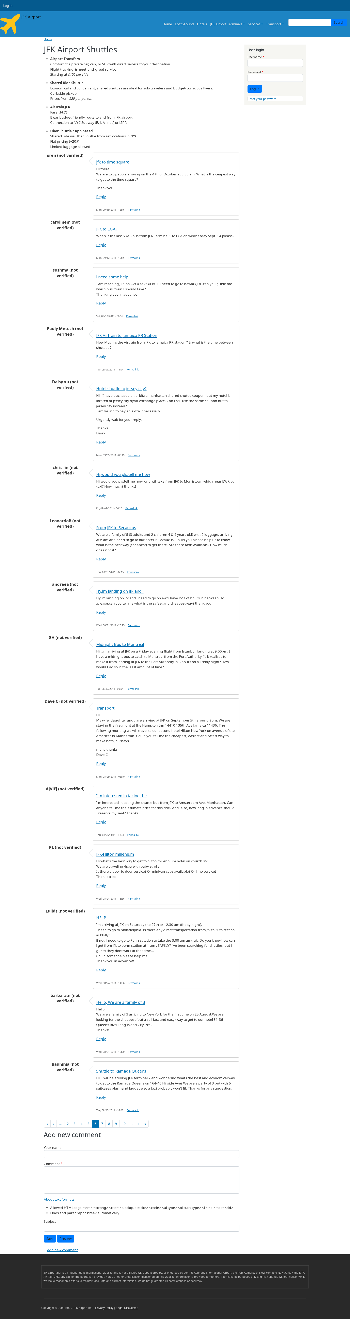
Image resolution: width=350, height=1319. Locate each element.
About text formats (59, 1199)
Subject (50, 1221)
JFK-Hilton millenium (115, 854)
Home (167, 24)
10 (124, 1124)
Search (339, 22)
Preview (66, 1238)
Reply (101, 196)
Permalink (134, 209)
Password (254, 72)
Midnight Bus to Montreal (120, 644)
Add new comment (62, 1250)
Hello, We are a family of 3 (120, 1002)
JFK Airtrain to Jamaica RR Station (126, 335)
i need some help (112, 277)
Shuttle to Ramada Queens (121, 1071)
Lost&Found (184, 24)
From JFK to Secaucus (116, 527)
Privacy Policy (104, 1308)
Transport (105, 708)
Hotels (202, 24)
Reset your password (262, 99)
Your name (53, 1147)
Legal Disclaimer (127, 1308)
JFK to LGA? (106, 229)
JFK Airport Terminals (226, 24)
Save (49, 1238)
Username (255, 57)
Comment (52, 1163)
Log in (8, 5)
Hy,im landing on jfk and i (120, 591)
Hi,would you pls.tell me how (123, 474)
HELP (101, 917)
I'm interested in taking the (121, 795)
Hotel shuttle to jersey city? (121, 388)
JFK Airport (30, 17)
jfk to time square (112, 162)
